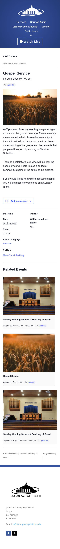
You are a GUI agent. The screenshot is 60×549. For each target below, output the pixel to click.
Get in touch (31, 31)
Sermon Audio (38, 22)
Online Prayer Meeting (25, 27)
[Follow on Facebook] (8, 533)
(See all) (10, 84)
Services (21, 22)
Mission (46, 27)
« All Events (10, 56)
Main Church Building (13, 255)
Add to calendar (19, 200)
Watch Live (32, 41)
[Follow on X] (14, 533)
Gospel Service (11, 375)
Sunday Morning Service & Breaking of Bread (27, 319)
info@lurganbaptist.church (27, 524)
